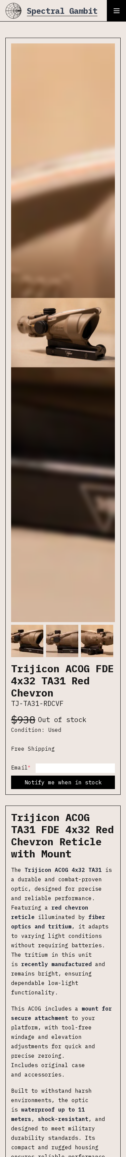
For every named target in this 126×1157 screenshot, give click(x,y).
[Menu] (117, 11)
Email (20, 767)
